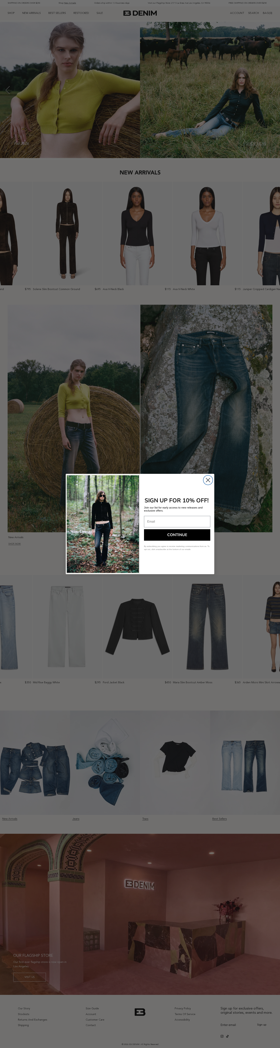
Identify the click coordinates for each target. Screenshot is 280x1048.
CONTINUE (177, 534)
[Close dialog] (208, 480)
